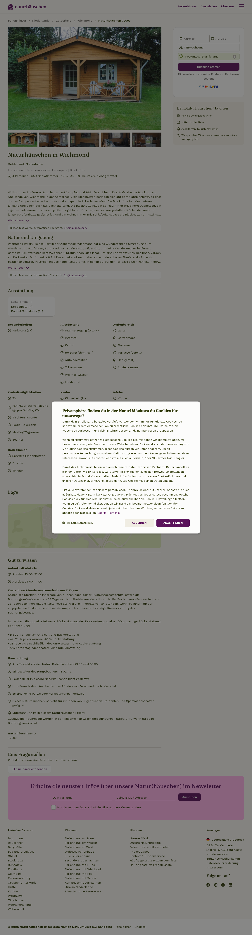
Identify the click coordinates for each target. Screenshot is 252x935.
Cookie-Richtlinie (108, 513)
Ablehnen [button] (139, 522)
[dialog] (126, 467)
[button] (77, 523)
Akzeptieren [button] (173, 522)
